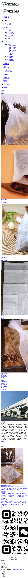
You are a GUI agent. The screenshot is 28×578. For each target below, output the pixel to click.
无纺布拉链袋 (9, 57)
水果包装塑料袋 (10, 60)
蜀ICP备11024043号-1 (18, 569)
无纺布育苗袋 (9, 59)
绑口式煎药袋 (9, 32)
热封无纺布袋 (9, 35)
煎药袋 (8, 44)
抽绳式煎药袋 (9, 30)
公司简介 (8, 23)
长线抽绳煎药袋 (10, 33)
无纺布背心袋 (9, 54)
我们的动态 (9, 71)
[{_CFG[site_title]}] (10, 7)
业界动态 (8, 70)
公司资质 (8, 24)
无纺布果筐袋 (9, 56)
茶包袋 (8, 36)
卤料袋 (8, 38)
